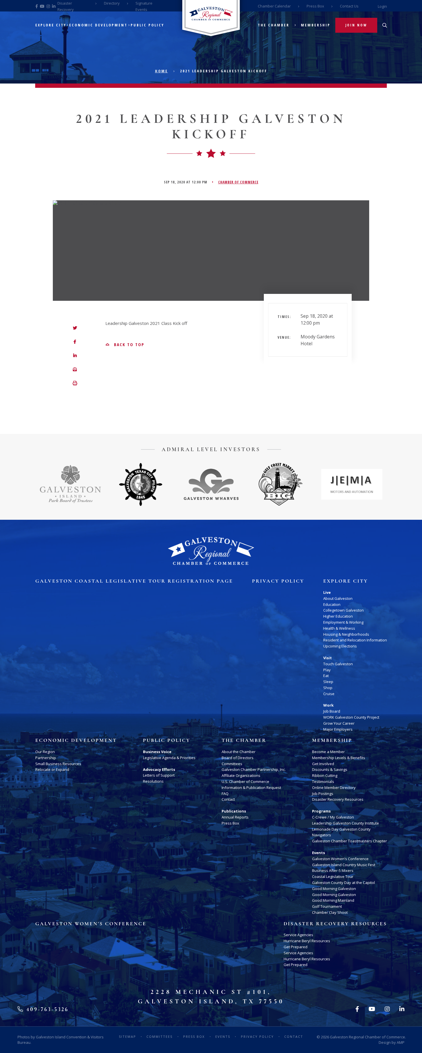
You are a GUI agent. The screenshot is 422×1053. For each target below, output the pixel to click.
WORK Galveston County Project (351, 717)
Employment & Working (343, 622)
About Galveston (338, 598)
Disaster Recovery (65, 6)
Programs (321, 811)
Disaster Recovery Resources (337, 799)
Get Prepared (295, 946)
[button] (75, 383)
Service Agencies (298, 934)
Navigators (321, 834)
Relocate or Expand (52, 769)
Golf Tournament (327, 906)
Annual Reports (235, 817)
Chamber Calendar (274, 6)
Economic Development (98, 25)
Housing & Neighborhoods (346, 634)
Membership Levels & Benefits (338, 757)
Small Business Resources (58, 763)
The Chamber (273, 25)
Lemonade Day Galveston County (341, 829)
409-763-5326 (46, 1009)
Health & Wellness (339, 628)
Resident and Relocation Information (355, 640)
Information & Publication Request (251, 787)
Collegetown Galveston (343, 610)
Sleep (328, 681)
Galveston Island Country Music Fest (343, 864)
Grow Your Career (339, 723)
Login (382, 6)
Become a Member (328, 751)
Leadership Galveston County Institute (345, 823)
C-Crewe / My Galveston (333, 817)
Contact (228, 799)
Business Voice (157, 751)
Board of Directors (237, 757)
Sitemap (127, 1036)
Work (328, 705)
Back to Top (128, 344)
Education (331, 604)
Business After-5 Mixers (332, 870)
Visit (327, 657)
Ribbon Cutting (324, 775)
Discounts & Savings (329, 769)
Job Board (331, 711)
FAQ (225, 793)
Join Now (356, 25)
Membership (315, 25)
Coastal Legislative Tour (332, 876)
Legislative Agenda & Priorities (169, 757)
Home (161, 70)
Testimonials (323, 781)
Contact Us (349, 6)
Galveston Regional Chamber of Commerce (367, 1037)
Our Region (45, 751)
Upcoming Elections (340, 646)
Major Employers (338, 729)
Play (327, 669)
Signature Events (143, 6)
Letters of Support (159, 775)
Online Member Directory (334, 787)
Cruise (328, 693)
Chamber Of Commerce (238, 182)
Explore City (50, 25)
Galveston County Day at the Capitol (343, 882)
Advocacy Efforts (159, 769)
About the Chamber (238, 751)
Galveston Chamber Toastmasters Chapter (349, 840)
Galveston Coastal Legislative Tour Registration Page (134, 581)
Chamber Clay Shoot (330, 912)
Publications (234, 811)
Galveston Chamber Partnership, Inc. (254, 769)
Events (318, 852)
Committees (232, 763)
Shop (327, 687)
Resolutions (153, 781)
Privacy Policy (278, 581)
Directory (112, 3)
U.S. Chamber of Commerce (245, 781)
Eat (326, 675)
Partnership (45, 757)
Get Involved (323, 763)
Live (327, 592)
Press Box (315, 6)
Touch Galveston (338, 663)
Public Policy (147, 25)
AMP (400, 1042)
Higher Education (338, 616)
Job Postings (322, 793)
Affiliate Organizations (241, 775)
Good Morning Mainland (333, 900)
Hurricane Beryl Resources (307, 940)
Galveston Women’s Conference (340, 858)
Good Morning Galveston (334, 888)
